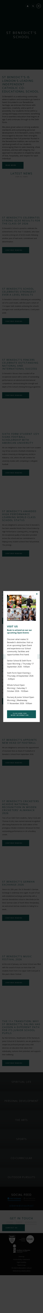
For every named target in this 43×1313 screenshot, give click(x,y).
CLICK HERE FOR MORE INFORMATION (20, 714)
